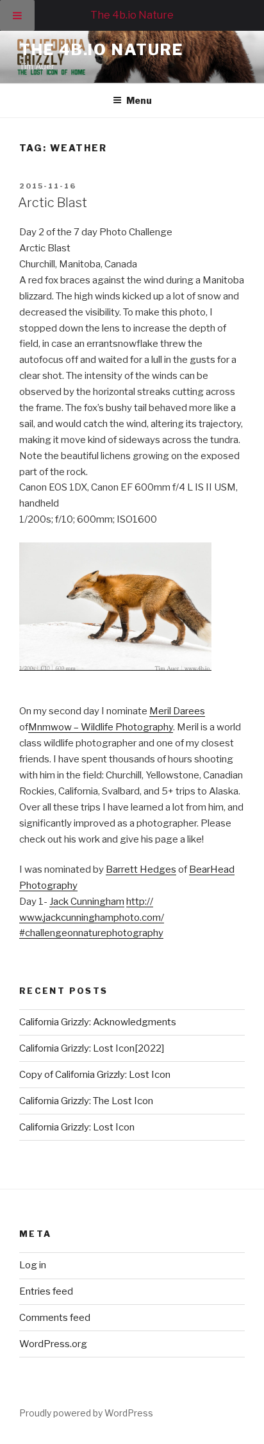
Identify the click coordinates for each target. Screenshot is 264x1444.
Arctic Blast (52, 202)
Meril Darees (177, 711)
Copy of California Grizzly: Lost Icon (94, 1074)
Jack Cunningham (86, 901)
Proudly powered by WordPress (86, 1412)
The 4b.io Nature (101, 49)
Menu (139, 100)
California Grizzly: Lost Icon (77, 1127)
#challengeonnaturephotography (91, 933)
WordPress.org (53, 1344)
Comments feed (54, 1317)
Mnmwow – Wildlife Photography (100, 727)
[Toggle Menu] (17, 15)
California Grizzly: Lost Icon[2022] (91, 1048)
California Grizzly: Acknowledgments (97, 1022)
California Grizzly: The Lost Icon (87, 1101)
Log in (32, 1265)
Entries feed (46, 1291)
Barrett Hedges (141, 869)
